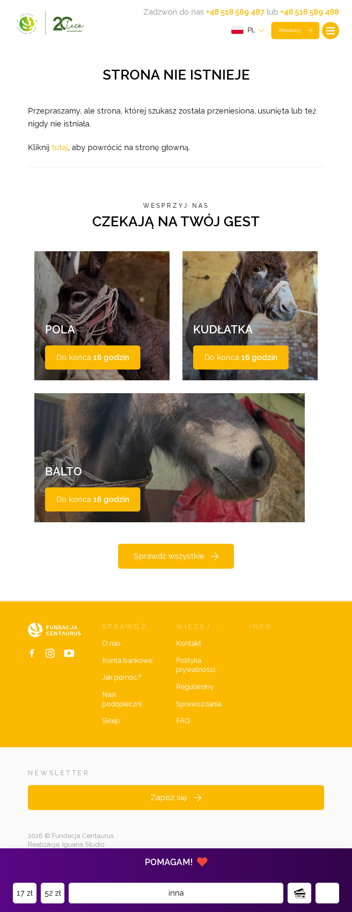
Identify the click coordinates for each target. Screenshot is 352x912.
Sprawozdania (199, 704)
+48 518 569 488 (309, 11)
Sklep (111, 721)
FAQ (183, 721)
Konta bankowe (127, 660)
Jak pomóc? (121, 677)
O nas (111, 643)
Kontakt (188, 643)
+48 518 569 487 (235, 11)
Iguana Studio (83, 844)
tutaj (60, 147)
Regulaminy (195, 687)
